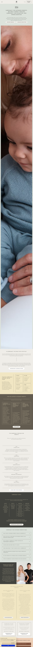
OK (8, 645)
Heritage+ (27, 503)
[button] (29, 2)
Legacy (5, 503)
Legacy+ (12, 503)
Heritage (20, 503)
